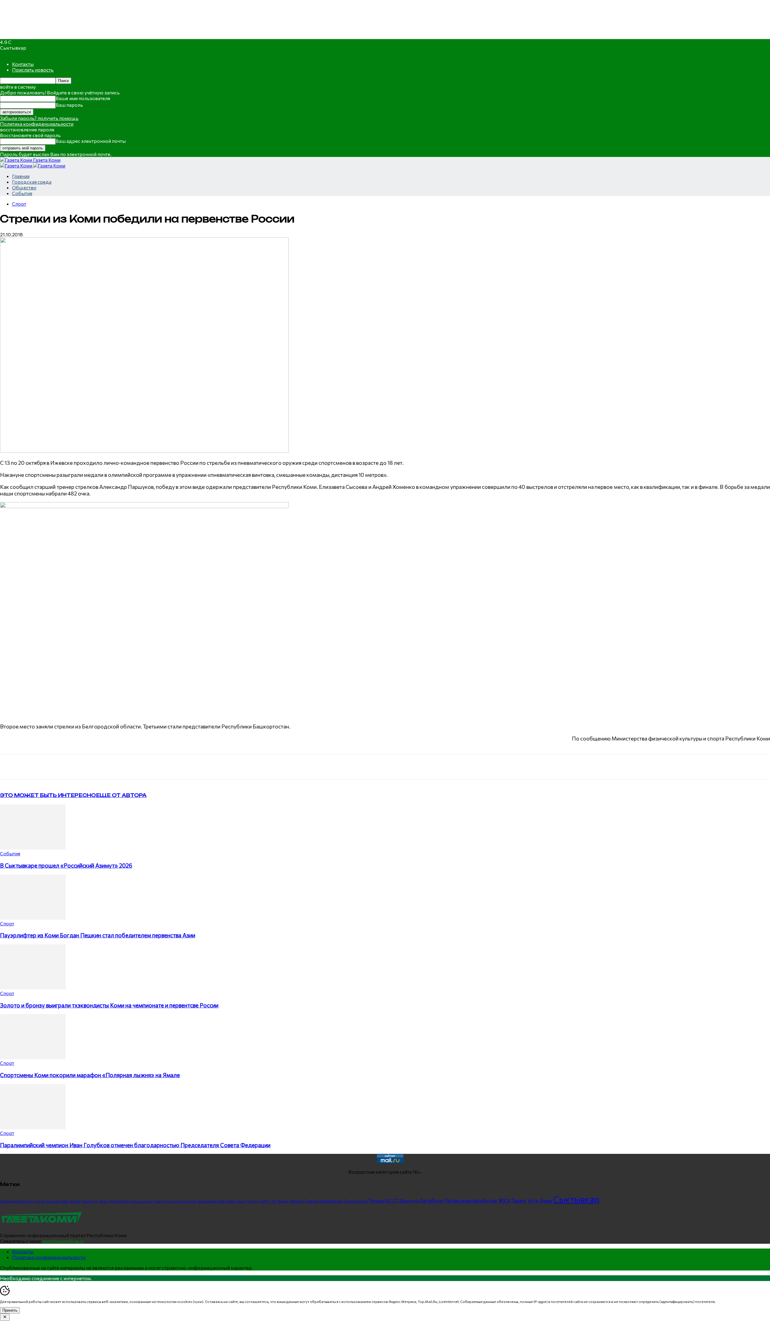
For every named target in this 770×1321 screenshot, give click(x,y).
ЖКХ (504, 1200)
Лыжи (518, 1200)
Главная (20, 176)
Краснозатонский (180, 1201)
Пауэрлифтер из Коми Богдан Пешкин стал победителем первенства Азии (97, 935)
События (22, 193)
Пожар (252, 1201)
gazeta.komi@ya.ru (63, 1241)
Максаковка (141, 1201)
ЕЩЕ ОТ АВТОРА (121, 795)
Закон (103, 1201)
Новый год (90, 1201)
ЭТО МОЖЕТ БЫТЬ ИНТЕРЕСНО (48, 795)
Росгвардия (9, 1201)
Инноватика (331, 1200)
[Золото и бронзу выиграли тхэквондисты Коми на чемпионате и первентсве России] (33, 987)
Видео (283, 1201)
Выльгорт (26, 1201)
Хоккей (75, 1201)
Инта (241, 1201)
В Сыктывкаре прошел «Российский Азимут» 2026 (66, 865)
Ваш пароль (69, 105)
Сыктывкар (576, 1199)
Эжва (546, 1200)
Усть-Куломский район (51, 1201)
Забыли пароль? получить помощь (39, 118)
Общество (24, 187)
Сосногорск (356, 1200)
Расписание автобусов (470, 1200)
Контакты (23, 64)
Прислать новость (33, 69)
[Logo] (16, 165)
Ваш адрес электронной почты (91, 141)
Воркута (409, 1200)
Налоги (296, 1201)
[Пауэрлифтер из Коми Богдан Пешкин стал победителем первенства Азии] (33, 918)
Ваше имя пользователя (83, 98)
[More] (125, 766)
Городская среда (31, 182)
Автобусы (431, 1200)
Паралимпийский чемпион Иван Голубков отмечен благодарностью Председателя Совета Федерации (135, 1145)
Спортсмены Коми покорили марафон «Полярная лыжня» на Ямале (90, 1074)
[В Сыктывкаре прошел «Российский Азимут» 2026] (33, 848)
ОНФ (263, 1201)
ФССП (392, 1200)
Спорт (19, 204)
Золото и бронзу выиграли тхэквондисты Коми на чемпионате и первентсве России (109, 1005)
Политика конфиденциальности (36, 124)
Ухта (532, 1200)
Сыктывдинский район (216, 1201)
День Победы (119, 1201)
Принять (9, 1310)
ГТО (273, 1201)
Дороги (311, 1201)
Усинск (159, 1201)
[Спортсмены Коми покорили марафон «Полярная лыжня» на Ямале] (33, 1057)
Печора (377, 1200)
